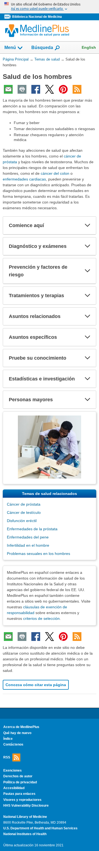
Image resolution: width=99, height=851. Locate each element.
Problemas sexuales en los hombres (38, 553)
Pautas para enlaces (19, 794)
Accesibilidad (13, 788)
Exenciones (12, 770)
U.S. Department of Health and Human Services (40, 828)
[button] (87, 225)
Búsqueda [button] (42, 49)
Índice (8, 739)
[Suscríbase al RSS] (77, 89)
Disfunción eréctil (22, 520)
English (89, 47)
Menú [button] (10, 47)
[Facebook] (35, 89)
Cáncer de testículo (24, 512)
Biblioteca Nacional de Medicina (37, 17)
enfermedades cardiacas (24, 179)
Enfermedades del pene (28, 537)
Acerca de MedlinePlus (21, 727)
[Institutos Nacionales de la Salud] (8, 17)
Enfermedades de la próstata (32, 529)
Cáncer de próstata (23, 504)
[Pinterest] (63, 89)
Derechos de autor (17, 776)
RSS (6, 757)
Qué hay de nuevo (17, 733)
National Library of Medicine (25, 817)
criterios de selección (41, 618)
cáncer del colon (55, 173)
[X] (49, 89)
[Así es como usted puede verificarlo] (49, 6)
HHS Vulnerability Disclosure (26, 805)
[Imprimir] (22, 89)
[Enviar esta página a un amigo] (8, 89)
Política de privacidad (20, 782)
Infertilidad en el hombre (28, 545)
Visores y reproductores (22, 800)
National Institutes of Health (24, 834)
